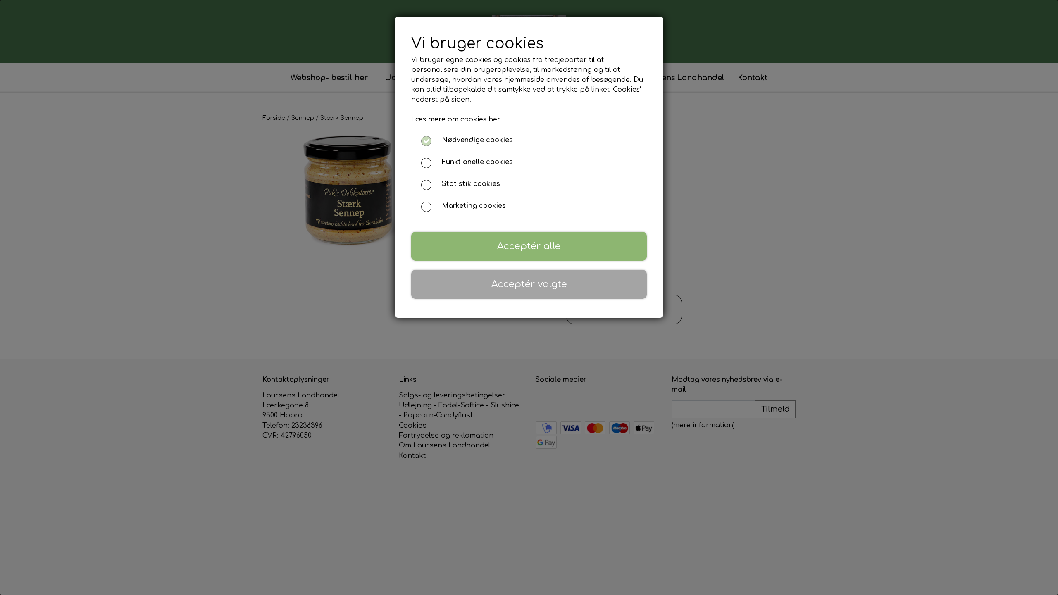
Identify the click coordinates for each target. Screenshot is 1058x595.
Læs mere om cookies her (455, 119)
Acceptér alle (529, 246)
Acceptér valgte (529, 284)
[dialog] (529, 297)
